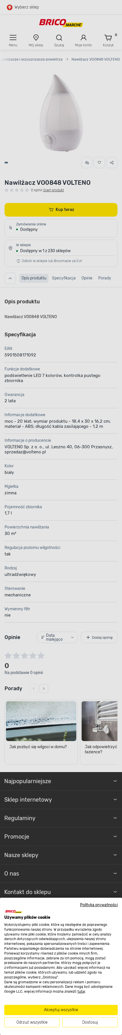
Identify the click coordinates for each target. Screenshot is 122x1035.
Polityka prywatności (99, 905)
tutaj (81, 991)
